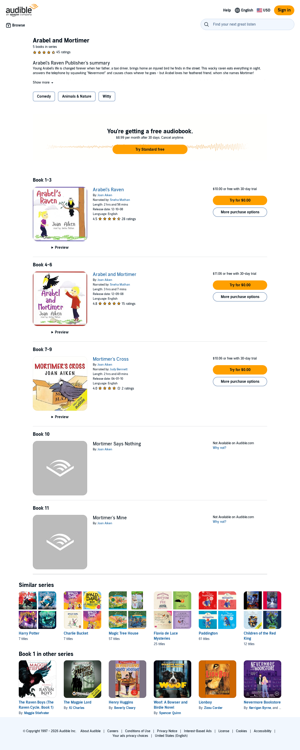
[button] (43, 82)
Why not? (219, 448)
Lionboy (205, 702)
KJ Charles (76, 708)
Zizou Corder (213, 708)
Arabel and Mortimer (114, 274)
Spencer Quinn (170, 713)
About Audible (90, 731)
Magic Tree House (124, 633)
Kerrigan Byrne (260, 708)
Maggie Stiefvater (36, 713)
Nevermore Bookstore (262, 702)
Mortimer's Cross (111, 359)
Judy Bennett (119, 369)
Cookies (241, 731)
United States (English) (171, 736)
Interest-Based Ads (198, 731)
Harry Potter (29, 633)
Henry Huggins (121, 702)
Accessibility (262, 731)
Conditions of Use (137, 731)
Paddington (208, 633)
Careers (112, 731)
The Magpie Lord (77, 702)
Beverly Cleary (124, 708)
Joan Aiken (105, 195)
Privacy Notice (167, 731)
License (223, 731)
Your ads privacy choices (130, 736)
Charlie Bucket (76, 633)
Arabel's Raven (108, 190)
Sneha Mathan (120, 200)
